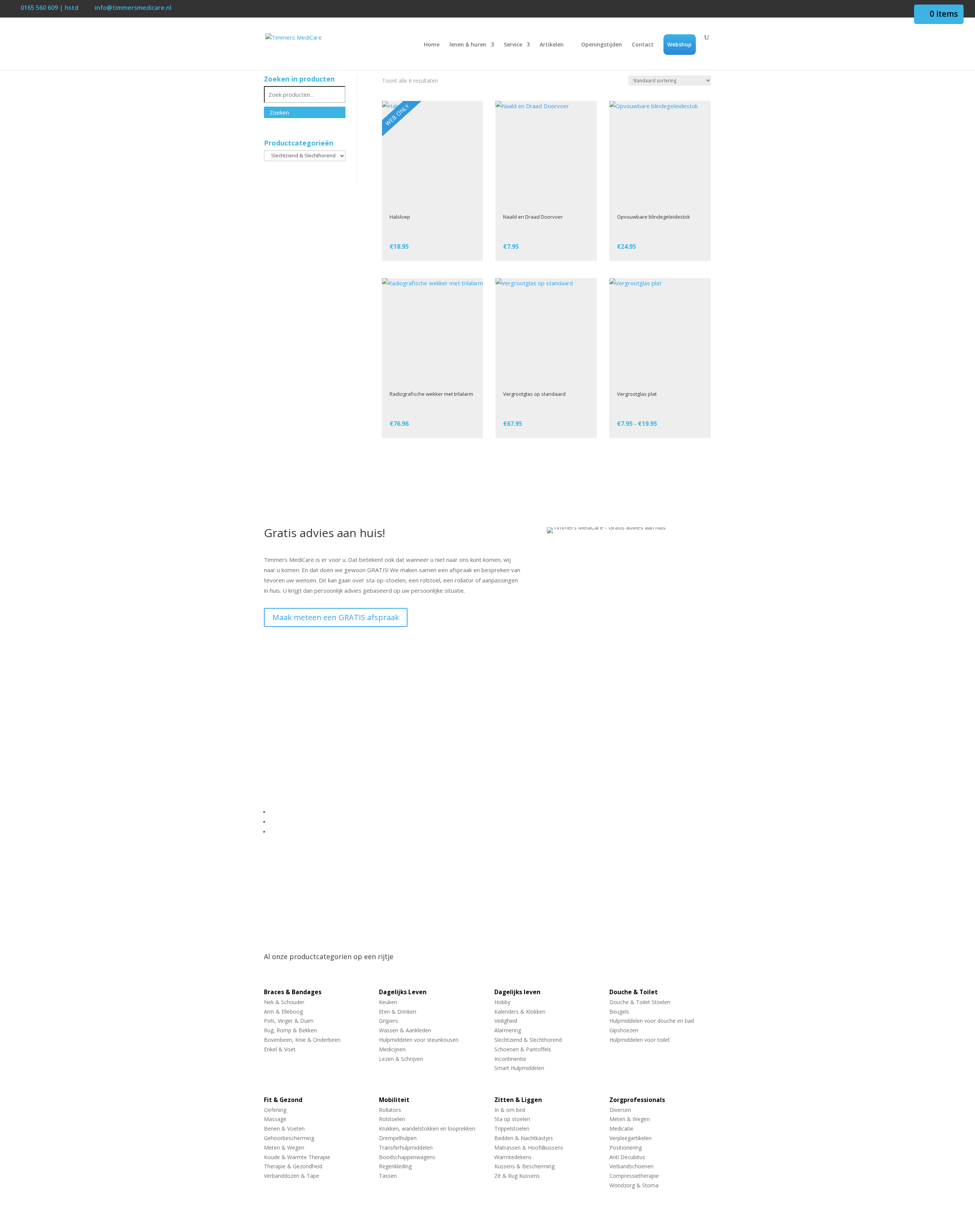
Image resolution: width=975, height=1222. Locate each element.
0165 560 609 (294, 732)
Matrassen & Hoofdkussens (528, 1148)
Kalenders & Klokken (519, 1012)
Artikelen (552, 45)
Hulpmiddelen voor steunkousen (419, 1040)
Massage (275, 1119)
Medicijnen (392, 1049)
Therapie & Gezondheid (293, 1166)
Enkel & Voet (280, 1049)
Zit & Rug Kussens (517, 1176)
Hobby (502, 1002)
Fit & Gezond (283, 1100)
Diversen (620, 1110)
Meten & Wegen (284, 1148)
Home (432, 45)
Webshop (679, 44)
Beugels (619, 1012)
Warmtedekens (513, 1157)
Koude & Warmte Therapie (297, 1157)
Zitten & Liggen (518, 1100)
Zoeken (279, 112)
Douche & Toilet (633, 992)
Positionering (625, 1148)
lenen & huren (467, 45)
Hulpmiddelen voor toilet (639, 1040)
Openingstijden (601, 45)
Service (513, 45)
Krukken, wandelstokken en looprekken (427, 1129)
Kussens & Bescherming (524, 1166)
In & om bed (509, 1110)
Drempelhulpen (398, 1138)
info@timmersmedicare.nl (317, 743)
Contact (643, 45)
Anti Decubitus (627, 1157)
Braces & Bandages (292, 992)
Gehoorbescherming (289, 1138)
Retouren (282, 831)
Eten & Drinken (397, 1012)
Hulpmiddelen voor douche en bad (651, 1021)
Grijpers (388, 1021)
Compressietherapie (634, 1176)
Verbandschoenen (631, 1166)
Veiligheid (505, 1021)
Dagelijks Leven (403, 992)
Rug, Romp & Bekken (290, 1030)
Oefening (275, 1110)
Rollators (390, 1110)
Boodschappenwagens (407, 1157)
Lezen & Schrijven (401, 1059)
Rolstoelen (392, 1119)
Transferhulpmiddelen (406, 1148)
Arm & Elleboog (283, 1012)
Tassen (388, 1176)
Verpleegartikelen (630, 1138)
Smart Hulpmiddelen (519, 1068)
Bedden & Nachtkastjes (523, 1138)
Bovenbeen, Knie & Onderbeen (302, 1040)
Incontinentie (510, 1059)
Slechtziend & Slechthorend (528, 1040)
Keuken (388, 1002)
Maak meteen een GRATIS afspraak (335, 617)
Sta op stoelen (512, 1119)
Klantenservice (289, 811)
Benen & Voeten (284, 1129)
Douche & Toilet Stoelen (639, 1002)
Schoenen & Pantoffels (522, 1049)
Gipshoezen (623, 1030)
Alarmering (507, 1030)
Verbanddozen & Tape (291, 1176)
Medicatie (621, 1129)
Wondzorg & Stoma (634, 1185)
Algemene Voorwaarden (301, 821)
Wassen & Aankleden (405, 1030)
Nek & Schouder (284, 1002)
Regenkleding (395, 1166)
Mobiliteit (394, 1100)
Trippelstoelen (511, 1129)
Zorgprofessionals (637, 1100)
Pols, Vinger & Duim (288, 1021)
